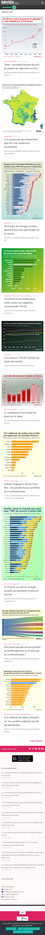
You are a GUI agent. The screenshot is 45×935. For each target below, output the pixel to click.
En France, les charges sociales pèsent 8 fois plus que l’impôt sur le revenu (22, 230)
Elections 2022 (9, 897)
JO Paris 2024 (8, 887)
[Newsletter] (42, 749)
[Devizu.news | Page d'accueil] (13, 2)
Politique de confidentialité (23, 932)
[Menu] (42, 2)
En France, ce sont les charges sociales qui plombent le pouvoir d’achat (21, 590)
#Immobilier (8, 136)
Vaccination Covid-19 (9, 899)
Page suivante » (36, 741)
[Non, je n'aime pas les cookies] (42, 928)
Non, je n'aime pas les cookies (29, 929)
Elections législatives (11, 894)
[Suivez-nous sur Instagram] (33, 749)
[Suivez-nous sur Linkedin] (39, 749)
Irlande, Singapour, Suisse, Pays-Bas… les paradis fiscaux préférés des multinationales (22, 487)
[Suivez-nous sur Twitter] (30, 749)
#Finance (7, 481)
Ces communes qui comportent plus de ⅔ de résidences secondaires (21, 143)
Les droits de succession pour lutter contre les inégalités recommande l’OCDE (20, 302)
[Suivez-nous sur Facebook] (36, 749)
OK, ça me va (11, 929)
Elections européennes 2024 (13, 892)
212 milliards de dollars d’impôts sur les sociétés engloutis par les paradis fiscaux (21, 721)
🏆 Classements (26, 296)
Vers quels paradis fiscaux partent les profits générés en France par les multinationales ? (22, 651)
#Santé (14, 61)
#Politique (7, 61)
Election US (8, 889)
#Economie (8, 296)
